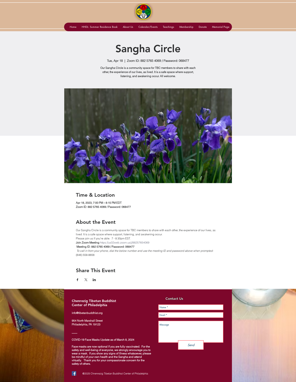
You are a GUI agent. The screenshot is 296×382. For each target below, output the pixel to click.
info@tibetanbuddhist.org (87, 313)
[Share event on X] (86, 279)
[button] (148, 27)
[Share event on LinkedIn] (94, 279)
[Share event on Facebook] (77, 279)
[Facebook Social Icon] (74, 373)
